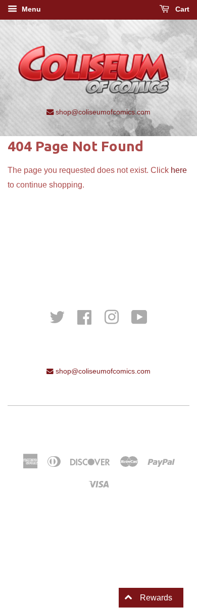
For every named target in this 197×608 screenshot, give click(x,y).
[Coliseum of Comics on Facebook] (84, 316)
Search (98, 253)
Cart (181, 9)
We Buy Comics (98, 239)
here (179, 170)
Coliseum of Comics (128, 427)
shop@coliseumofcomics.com (102, 112)
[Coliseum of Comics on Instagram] (111, 316)
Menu (30, 9)
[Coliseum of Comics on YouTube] (139, 316)
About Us (98, 267)
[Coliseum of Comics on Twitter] (57, 316)
